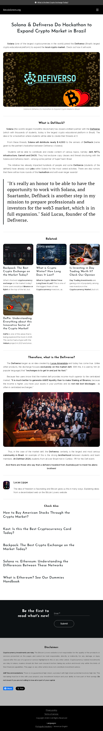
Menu (97, 9)
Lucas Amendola (59, 363)
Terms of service (51, 714)
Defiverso (95, 129)
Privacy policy (51, 710)
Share (9, 688)
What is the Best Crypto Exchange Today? (52, 2)
